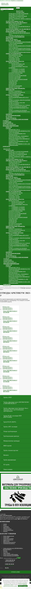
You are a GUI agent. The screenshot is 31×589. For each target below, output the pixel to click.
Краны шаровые (14, 62)
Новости (9, 127)
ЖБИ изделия (10, 89)
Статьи (8, 128)
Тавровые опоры (14, 60)
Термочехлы (13, 82)
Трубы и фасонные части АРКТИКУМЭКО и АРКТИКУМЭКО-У (16, 22)
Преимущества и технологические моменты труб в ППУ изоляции (19, 131)
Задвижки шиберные (18, 71)
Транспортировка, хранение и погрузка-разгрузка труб (18, 137)
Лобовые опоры (14, 57)
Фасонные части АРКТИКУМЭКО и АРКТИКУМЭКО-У (19, 27)
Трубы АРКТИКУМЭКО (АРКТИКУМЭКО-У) (15, 24)
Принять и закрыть (23, 585)
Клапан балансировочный (17, 75)
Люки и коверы (11, 118)
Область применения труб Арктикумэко (17, 134)
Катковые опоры (14, 58)
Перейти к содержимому (17, 0)
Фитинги (9, 114)
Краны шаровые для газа (20, 66)
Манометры (12, 84)
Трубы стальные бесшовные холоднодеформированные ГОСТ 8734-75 (19, 112)
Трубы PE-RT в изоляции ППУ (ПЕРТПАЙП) (15, 37)
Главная (6, 120)
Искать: (2, 7)
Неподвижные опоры (15, 55)
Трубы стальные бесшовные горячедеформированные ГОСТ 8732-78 (19, 108)
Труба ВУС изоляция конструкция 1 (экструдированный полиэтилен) (20, 43)
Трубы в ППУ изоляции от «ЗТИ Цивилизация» (18, 142)
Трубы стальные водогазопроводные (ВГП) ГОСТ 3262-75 (19, 97)
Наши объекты (8, 123)
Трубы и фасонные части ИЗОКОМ (11, 555)
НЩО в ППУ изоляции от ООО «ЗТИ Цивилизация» (19, 144)
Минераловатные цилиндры (15, 88)
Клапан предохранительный (18, 79)
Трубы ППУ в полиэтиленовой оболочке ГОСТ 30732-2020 (18, 14)
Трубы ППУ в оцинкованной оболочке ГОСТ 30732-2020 (18, 17)
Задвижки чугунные (18, 70)
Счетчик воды (13, 80)
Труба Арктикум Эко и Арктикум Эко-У (19, 33)
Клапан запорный (15, 76)
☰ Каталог (19, 11)
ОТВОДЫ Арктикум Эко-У (16, 35)
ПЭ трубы (9, 116)
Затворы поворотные (16, 73)
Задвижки (12, 67)
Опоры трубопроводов (13, 53)
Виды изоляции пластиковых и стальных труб (19, 139)
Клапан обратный (14, 78)
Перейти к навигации (5, 0)
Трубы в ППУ (20, 12)
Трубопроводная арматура (15, 61)
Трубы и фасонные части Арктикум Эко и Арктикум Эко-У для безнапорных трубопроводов (18, 30)
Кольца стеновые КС (15, 91)
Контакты (6, 146)
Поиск (2, 10)
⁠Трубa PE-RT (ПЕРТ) (12, 39)
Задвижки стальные (18, 69)
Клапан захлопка (14, 74)
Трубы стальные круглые (14, 95)
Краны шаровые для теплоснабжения (18, 64)
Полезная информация (11, 125)
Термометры (13, 83)
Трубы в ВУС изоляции (13, 40)
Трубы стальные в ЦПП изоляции (17, 119)
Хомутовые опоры (15, 56)
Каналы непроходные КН (17, 92)
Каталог (5, 525)
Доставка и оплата (9, 124)
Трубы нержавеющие (13, 115)
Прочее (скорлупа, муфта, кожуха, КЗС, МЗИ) (20, 19)
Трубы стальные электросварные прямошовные (19, 100)
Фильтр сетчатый (14, 87)
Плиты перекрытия (15, 93)
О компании (7, 122)
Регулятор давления (15, 85)
